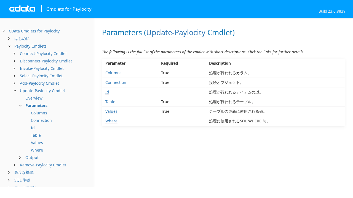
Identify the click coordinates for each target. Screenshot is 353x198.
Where (37, 150)
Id (33, 127)
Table (36, 135)
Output (32, 157)
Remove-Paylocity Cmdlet (43, 164)
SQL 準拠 (22, 180)
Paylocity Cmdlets (30, 46)
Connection (41, 120)
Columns (39, 113)
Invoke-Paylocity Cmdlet (42, 68)
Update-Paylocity (175, 32)
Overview (33, 98)
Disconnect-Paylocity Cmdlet (46, 61)
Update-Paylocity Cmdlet (42, 90)
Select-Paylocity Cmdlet (41, 75)
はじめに (22, 38)
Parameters (36, 105)
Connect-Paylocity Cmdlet (43, 53)
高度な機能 (24, 172)
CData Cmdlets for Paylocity (34, 31)
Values (37, 142)
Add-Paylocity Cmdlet (39, 83)
